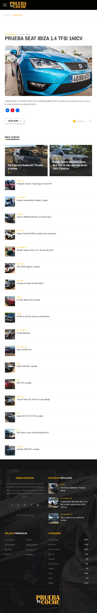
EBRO (18, 363)
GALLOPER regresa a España (28, 266)
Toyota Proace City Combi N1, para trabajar (33, 399)
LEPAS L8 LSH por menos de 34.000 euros (33, 316)
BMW (50, 583)
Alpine (51, 568)
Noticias (20, 181)
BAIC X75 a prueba (24, 382)
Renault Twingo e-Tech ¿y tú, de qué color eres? (35, 250)
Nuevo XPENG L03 (24, 349)
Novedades (10, 544)
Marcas (8, 554)
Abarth (51, 554)
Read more (13, 120)
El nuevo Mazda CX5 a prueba (28, 299)
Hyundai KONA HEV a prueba (28, 449)
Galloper (20, 264)
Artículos (52, 544)
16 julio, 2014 (24, 34)
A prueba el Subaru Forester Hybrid (30, 283)
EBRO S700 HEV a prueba (27, 366)
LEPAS (19, 314)
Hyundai (20, 446)
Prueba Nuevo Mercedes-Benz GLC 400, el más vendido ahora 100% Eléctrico (70, 165)
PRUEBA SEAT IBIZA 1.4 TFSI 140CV (44, 38)
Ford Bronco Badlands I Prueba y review (25, 166)
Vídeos (29, 539)
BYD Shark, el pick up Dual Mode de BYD (33, 432)
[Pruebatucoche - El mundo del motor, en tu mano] (18, 4)
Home (7, 15)
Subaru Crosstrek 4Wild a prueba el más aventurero (36, 233)
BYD (18, 413)
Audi (50, 573)
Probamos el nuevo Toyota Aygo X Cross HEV (34, 183)
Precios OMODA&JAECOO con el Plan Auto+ (34, 216)
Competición (31, 549)
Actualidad (10, 539)
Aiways (51, 559)
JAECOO (20, 214)
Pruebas (29, 554)
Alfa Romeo (53, 563)
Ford (10, 162)
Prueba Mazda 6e (23, 333)
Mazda (19, 297)
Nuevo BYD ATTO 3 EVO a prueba (30, 416)
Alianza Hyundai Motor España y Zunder (32, 200)
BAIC (18, 380)
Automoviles (11, 34)
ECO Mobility (57, 158)
